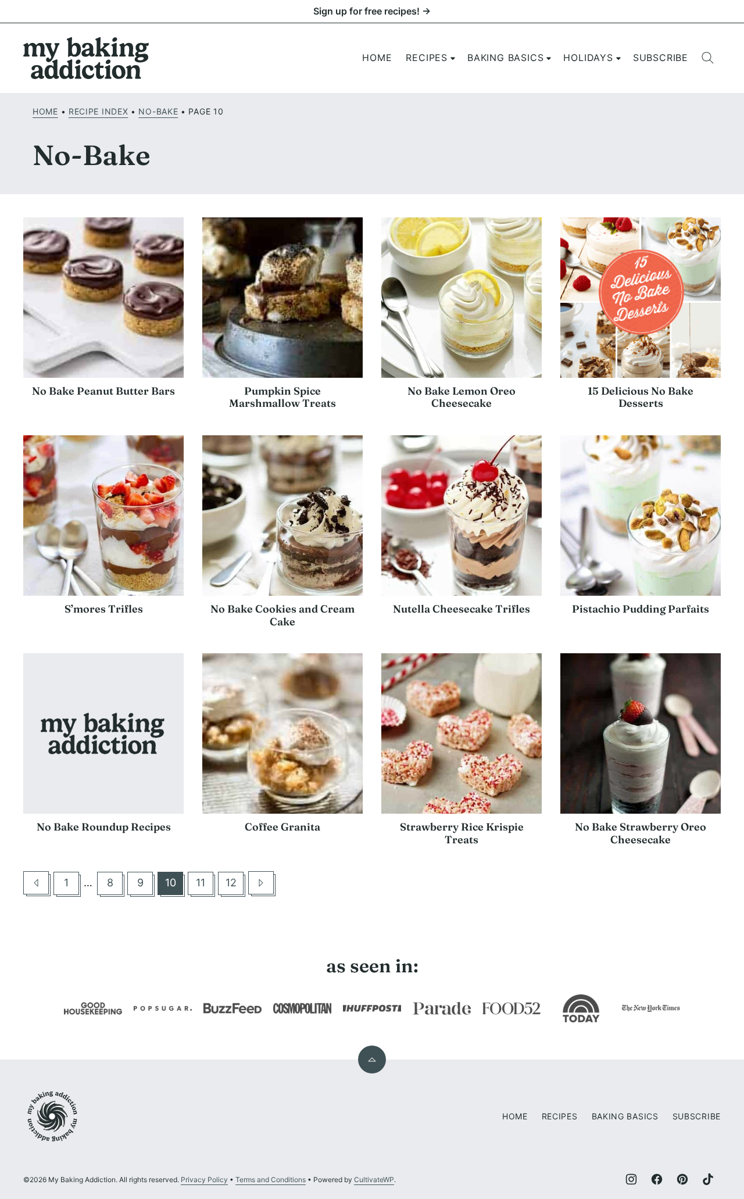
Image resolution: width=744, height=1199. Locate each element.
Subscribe (660, 57)
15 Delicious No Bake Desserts (640, 397)
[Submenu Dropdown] (452, 58)
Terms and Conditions (270, 1179)
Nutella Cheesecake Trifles (461, 608)
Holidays (588, 57)
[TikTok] (708, 1179)
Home (377, 57)
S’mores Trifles (104, 608)
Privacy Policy (204, 1179)
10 (174, 885)
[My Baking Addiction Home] (86, 58)
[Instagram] (631, 1179)
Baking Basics (505, 57)
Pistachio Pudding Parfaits (640, 608)
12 (235, 885)
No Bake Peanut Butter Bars (103, 391)
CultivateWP (374, 1179)
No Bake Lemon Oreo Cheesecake (461, 397)
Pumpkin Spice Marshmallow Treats (282, 397)
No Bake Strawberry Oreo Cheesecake (640, 833)
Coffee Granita (282, 826)
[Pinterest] (682, 1179)
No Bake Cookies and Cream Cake (282, 615)
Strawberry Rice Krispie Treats (462, 833)
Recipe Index (98, 111)
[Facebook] (657, 1179)
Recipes (427, 57)
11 (204, 885)
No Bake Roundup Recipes (104, 826)
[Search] (708, 58)
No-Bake (158, 111)
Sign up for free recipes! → (372, 11)
